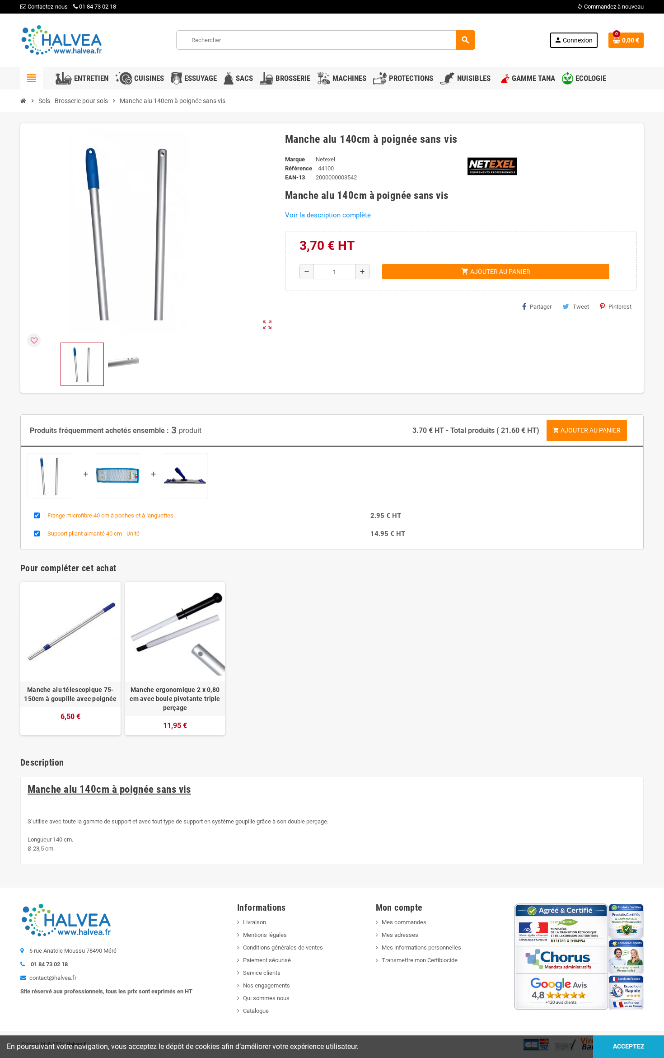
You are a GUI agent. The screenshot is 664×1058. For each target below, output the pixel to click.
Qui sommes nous (266, 998)
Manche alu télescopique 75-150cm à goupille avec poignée (70, 694)
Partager (541, 306)
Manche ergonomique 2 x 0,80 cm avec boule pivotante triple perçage (175, 698)
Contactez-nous (47, 6)
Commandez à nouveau (610, 6)
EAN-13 (295, 177)
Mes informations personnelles (421, 947)
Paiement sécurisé (267, 960)
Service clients (262, 972)
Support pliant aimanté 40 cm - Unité (93, 533)
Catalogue (256, 1010)
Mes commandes (404, 922)
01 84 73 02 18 (97, 6)
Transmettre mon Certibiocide (420, 960)
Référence (298, 168)
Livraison (254, 922)
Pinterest (619, 306)
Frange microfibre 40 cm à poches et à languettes (110, 515)
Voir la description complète (328, 215)
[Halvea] (61, 39)
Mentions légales (265, 934)
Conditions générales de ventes (283, 947)
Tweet (581, 306)
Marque (295, 159)
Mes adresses (400, 934)
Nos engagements (266, 985)
